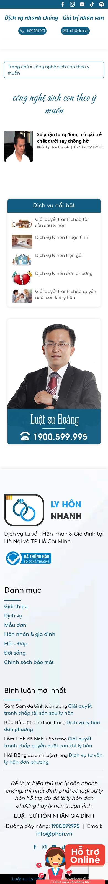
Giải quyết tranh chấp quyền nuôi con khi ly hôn (65, 294)
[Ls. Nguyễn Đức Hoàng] (54, 381)
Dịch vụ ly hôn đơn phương (63, 273)
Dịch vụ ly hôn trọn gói (59, 255)
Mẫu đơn (15, 625)
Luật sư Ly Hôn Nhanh (35, 879)
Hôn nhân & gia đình (29, 634)
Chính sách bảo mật (29, 662)
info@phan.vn (54, 834)
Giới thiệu (16, 606)
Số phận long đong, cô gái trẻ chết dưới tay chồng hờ (69, 137)
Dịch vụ (13, 616)
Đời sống (14, 653)
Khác (41, 147)
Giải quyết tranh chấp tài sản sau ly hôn (61, 222)
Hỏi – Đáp (15, 644)
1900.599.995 (65, 826)
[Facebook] (34, 847)
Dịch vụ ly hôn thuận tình (61, 237)
